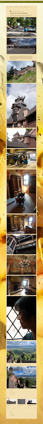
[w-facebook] (33, 422)
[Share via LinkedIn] (13, 392)
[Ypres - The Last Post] (21, 401)
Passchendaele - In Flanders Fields (31, 405)
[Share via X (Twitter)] (11, 392)
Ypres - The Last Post (20, 405)
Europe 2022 (11, 390)
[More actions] (32, 11)
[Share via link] (14, 392)
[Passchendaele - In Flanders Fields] (31, 401)
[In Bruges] (11, 401)
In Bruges (8, 405)
